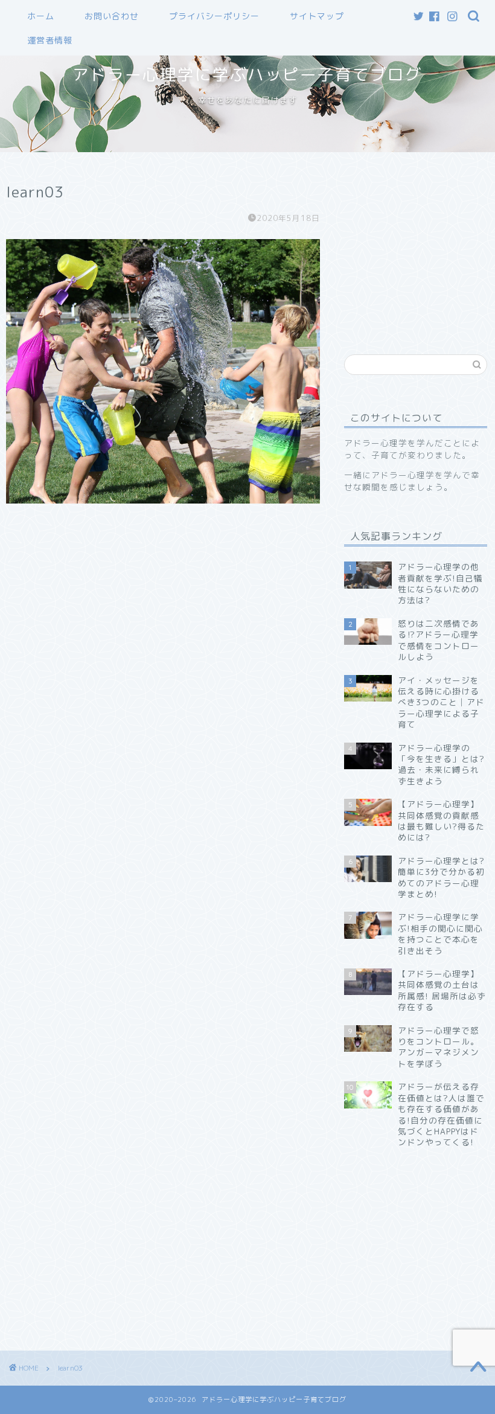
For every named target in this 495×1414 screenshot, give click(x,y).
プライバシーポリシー (214, 16)
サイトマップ (317, 16)
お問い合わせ (112, 16)
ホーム (40, 16)
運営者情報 (49, 40)
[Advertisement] (419, 245)
